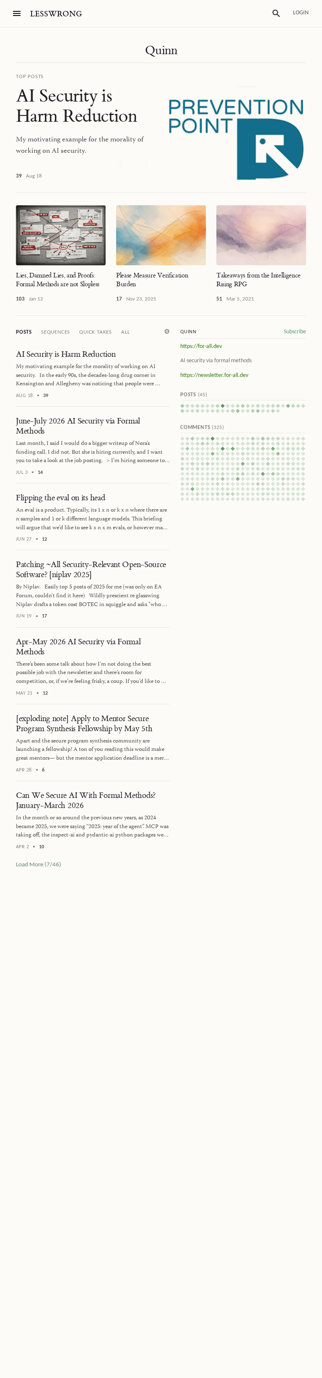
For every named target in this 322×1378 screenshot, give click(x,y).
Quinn (161, 50)
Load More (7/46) (38, 865)
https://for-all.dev (201, 346)
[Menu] (17, 13)
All (125, 332)
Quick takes (95, 332)
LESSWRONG (56, 14)
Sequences (55, 332)
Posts (24, 332)
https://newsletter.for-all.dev (214, 375)
